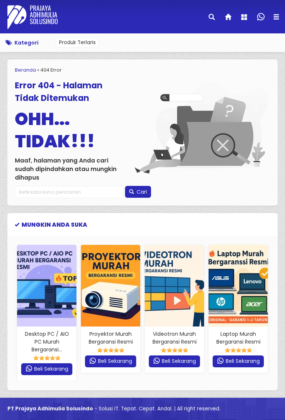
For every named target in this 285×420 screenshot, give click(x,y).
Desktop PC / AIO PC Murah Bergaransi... (47, 341)
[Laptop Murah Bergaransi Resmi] (238, 286)
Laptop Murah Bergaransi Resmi (238, 337)
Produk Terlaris (77, 42)
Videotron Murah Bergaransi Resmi (175, 337)
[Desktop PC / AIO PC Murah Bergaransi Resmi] (46, 286)
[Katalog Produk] (245, 18)
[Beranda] (228, 18)
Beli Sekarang (50, 369)
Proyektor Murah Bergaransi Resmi (111, 337)
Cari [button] (141, 192)
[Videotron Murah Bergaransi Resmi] (174, 286)
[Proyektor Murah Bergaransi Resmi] (110, 286)
